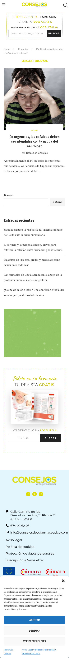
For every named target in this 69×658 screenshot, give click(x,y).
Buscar (8, 195)
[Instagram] (41, 494)
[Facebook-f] (28, 494)
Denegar (34, 630)
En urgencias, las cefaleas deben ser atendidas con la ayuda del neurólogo (35, 141)
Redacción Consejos (37, 153)
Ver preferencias (34, 641)
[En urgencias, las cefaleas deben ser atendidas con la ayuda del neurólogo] (34, 99)
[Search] (65, 5)
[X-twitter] (34, 494)
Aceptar (34, 620)
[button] (63, 581)
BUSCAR (54, 33)
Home (7, 49)
